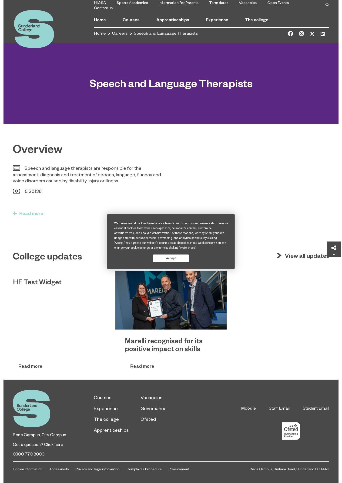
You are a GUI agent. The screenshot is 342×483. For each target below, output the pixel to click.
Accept (171, 258)
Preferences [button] (187, 247)
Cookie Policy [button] (206, 243)
